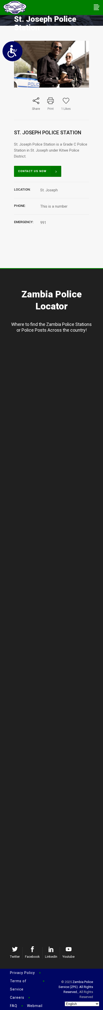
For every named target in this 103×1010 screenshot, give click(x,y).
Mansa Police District (55, 406)
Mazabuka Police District (55, 847)
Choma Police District (55, 831)
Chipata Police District (55, 894)
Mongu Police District (55, 516)
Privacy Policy (22, 973)
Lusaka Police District (55, 625)
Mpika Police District (55, 579)
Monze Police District (55, 856)
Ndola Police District (55, 688)
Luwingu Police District (55, 360)
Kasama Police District (55, 351)
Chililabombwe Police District (55, 730)
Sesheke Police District (55, 524)
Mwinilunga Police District (55, 477)
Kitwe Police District (55, 697)
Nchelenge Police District (55, 423)
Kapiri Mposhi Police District (55, 776)
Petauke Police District (55, 910)
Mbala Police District (55, 368)
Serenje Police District (55, 784)
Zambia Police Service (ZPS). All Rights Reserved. (75, 987)
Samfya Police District (55, 414)
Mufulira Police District (55, 721)
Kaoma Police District (55, 532)
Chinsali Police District (55, 571)
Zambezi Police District (55, 469)
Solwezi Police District (55, 461)
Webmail (34, 1006)
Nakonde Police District (55, 587)
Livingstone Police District (55, 839)
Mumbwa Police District (55, 793)
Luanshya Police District (55, 713)
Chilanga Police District (55, 642)
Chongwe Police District (55, 650)
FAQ (13, 1006)
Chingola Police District (55, 705)
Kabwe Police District (55, 768)
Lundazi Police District (55, 902)
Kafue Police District (55, 634)
